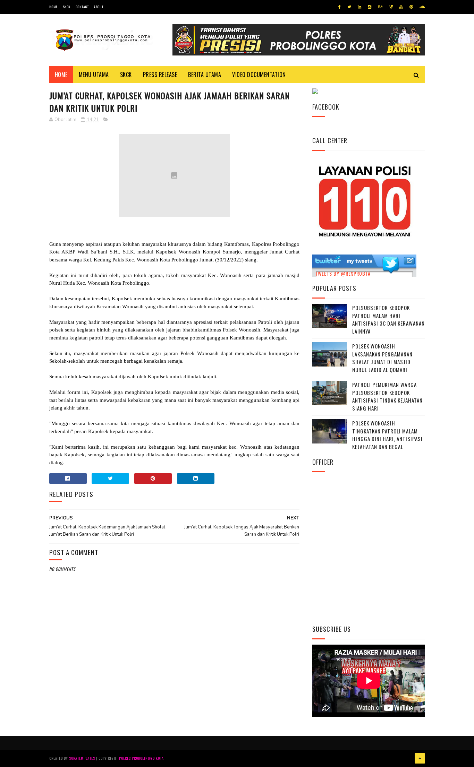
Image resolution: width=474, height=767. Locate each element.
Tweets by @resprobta (343, 273)
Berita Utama (204, 74)
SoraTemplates (82, 758)
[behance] (380, 7)
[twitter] (349, 7)
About (98, 6)
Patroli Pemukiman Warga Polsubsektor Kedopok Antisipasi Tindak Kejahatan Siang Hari (387, 396)
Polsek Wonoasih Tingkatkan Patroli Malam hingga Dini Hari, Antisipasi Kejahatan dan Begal (387, 434)
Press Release (160, 74)
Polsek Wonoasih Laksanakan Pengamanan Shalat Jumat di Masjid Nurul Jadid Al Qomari (382, 357)
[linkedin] (359, 7)
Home (53, 6)
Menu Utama (94, 74)
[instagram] (369, 7)
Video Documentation (259, 74)
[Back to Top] (420, 758)
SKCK (66, 6)
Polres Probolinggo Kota (141, 758)
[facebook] (339, 7)
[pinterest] (411, 7)
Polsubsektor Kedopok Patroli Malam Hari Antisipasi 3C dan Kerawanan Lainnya (388, 319)
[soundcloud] (422, 7)
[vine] (391, 7)
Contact (82, 6)
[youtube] (401, 7)
